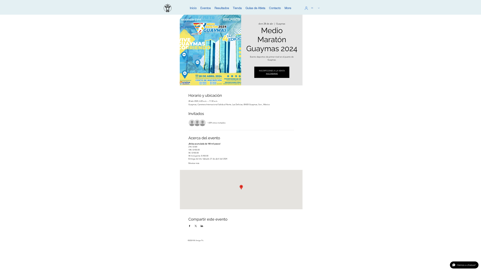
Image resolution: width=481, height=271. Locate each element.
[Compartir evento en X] (196, 226)
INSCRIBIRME (272, 74)
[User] (306, 8)
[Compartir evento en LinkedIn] (202, 226)
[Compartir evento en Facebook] (189, 226)
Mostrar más (193, 163)
